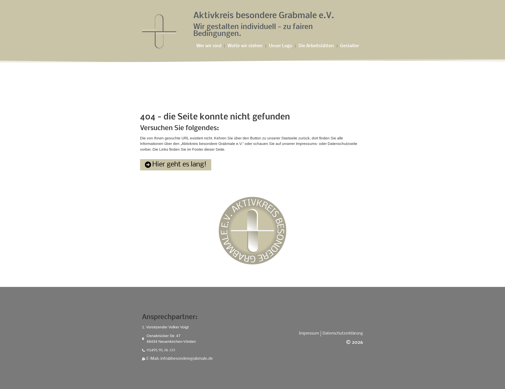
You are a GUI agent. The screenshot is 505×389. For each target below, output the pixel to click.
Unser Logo (280, 46)
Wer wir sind (208, 46)
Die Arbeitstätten (316, 46)
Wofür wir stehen (245, 46)
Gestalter (349, 46)
